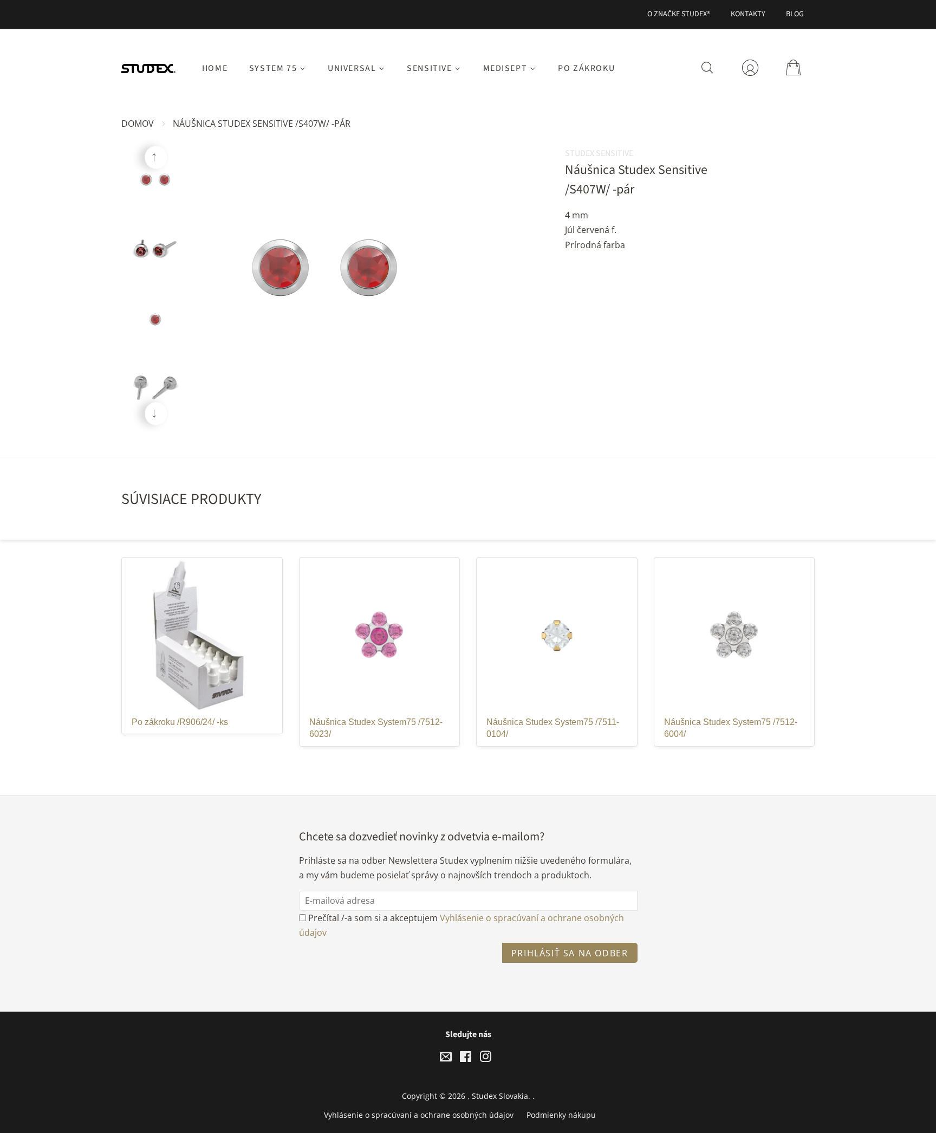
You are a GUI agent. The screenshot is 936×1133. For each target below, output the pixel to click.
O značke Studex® (678, 14)
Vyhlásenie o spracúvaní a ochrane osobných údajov (419, 1115)
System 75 (274, 68)
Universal (353, 68)
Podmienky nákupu (561, 1115)
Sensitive (430, 68)
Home (214, 68)
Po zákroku (586, 68)
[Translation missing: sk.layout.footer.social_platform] (446, 1058)
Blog (795, 14)
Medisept (506, 68)
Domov (137, 124)
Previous (156, 157)
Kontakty (748, 14)
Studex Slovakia (500, 1096)
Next (156, 413)
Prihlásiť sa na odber (569, 953)
